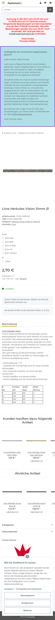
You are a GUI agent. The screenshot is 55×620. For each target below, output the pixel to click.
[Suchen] (50, 9)
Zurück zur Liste (10, 133)
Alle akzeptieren (27, 595)
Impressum (8, 589)
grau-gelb (9, 241)
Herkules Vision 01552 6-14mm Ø (26, 221)
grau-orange (10, 245)
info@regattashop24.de (21, 34)
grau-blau (9, 238)
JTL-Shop (32, 617)
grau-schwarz (11, 253)
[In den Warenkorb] (4, 143)
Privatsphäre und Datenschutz (29, 589)
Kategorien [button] (8, 525)
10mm (7, 261)
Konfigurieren (27, 603)
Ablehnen (27, 610)
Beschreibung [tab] (9, 324)
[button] (40, 2)
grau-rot (8, 249)
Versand (22, 278)
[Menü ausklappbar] (3, 1)
